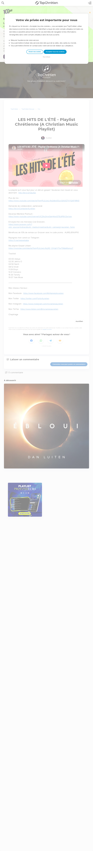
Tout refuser (46, 57)
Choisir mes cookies (35, 51)
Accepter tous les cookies (55, 51)
